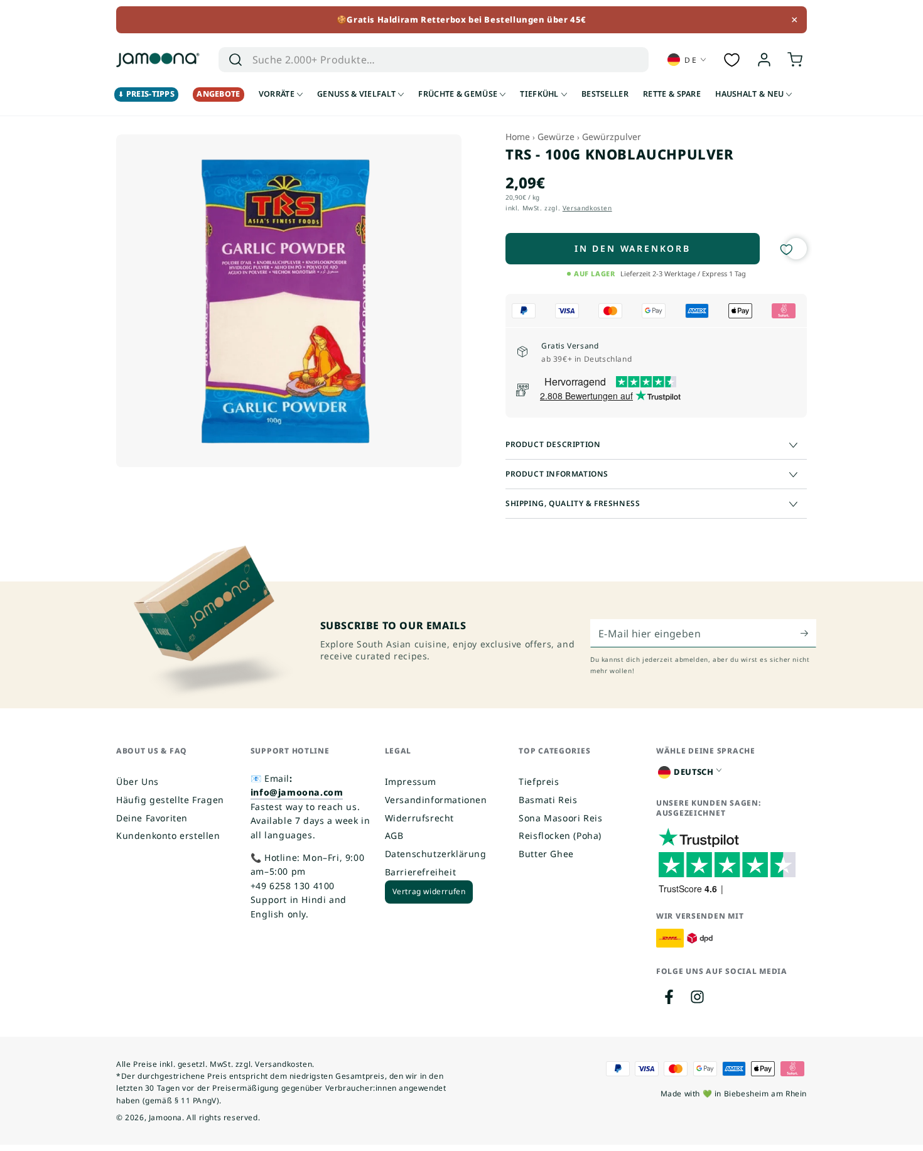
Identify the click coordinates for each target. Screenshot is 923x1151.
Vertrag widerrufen (429, 891)
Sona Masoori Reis (560, 818)
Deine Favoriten (152, 818)
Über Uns (137, 781)
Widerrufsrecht (419, 818)
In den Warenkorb (633, 248)
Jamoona (165, 1117)
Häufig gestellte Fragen (170, 800)
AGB (394, 835)
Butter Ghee (546, 854)
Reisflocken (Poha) (560, 835)
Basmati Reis (548, 800)
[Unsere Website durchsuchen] (235, 59)
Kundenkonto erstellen (168, 835)
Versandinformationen (436, 800)
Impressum (410, 781)
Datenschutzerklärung (436, 854)
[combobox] (415, 59)
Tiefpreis (539, 781)
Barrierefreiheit (420, 872)
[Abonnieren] (808, 633)
